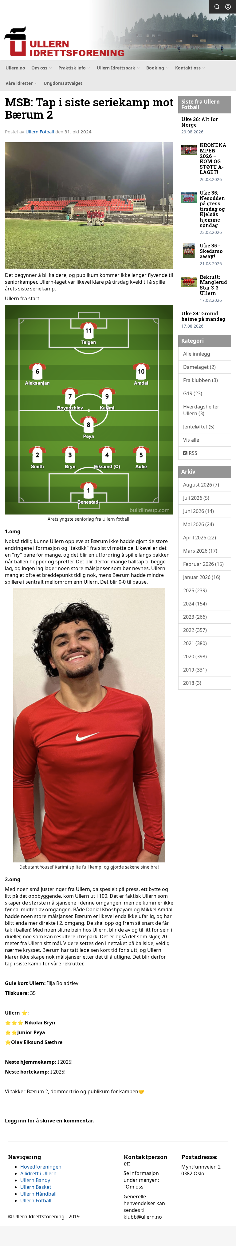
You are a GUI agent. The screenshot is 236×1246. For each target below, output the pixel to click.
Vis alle (191, 439)
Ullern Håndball (38, 1193)
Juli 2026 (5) (196, 498)
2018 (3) (192, 683)
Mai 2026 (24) (198, 524)
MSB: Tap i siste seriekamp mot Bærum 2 (89, 108)
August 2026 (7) (201, 484)
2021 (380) (195, 643)
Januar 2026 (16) (201, 577)
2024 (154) (195, 603)
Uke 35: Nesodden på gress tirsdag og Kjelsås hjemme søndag (212, 208)
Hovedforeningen (40, 1166)
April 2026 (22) (199, 537)
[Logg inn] (228, 6)
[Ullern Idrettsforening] (118, 31)
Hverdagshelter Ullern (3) (201, 410)
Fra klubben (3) (200, 380)
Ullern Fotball (40, 131)
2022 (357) (195, 630)
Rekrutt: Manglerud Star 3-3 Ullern (213, 285)
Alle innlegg (196, 353)
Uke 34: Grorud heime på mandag (203, 316)
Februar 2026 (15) (203, 564)
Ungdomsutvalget (63, 83)
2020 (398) (195, 656)
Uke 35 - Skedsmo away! (211, 250)
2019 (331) (195, 669)
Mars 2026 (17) (200, 550)
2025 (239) (195, 590)
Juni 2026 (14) (198, 511)
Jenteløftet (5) (198, 426)
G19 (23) (192, 393)
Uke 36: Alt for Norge (199, 122)
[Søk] (216, 6)
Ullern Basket (35, 1187)
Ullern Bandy (35, 1180)
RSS (192, 453)
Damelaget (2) (199, 367)
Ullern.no (15, 68)
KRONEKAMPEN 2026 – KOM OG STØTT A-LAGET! (213, 158)
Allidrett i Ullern (38, 1173)
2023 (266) (195, 616)
